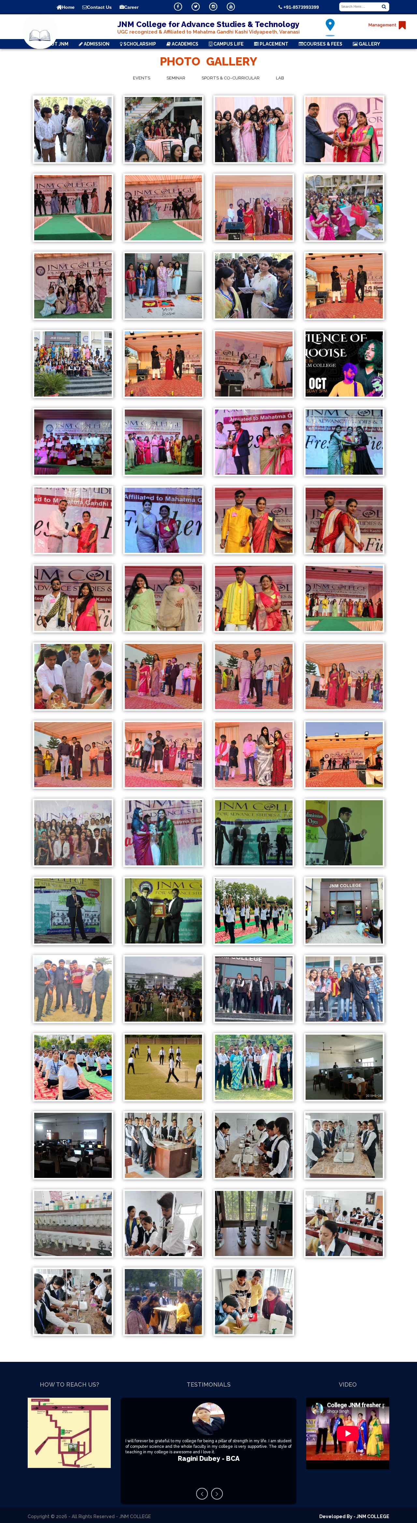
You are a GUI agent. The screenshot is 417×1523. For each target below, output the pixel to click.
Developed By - (337, 1516)
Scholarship (139, 44)
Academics (184, 44)
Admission (96, 44)
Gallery (369, 44)
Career (131, 7)
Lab (280, 78)
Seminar (175, 78)
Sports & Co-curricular (231, 78)
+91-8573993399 (300, 7)
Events (141, 78)
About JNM (54, 44)
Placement (273, 44)
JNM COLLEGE (372, 1516)
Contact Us (99, 7)
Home (68, 7)
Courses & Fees (322, 44)
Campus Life (228, 44)
